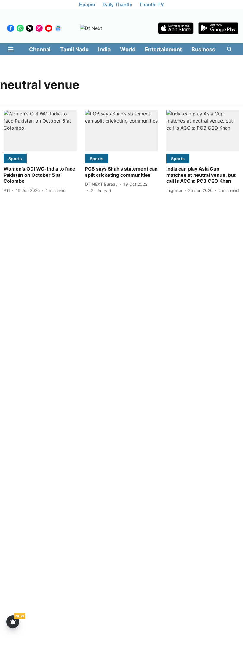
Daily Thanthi (117, 4)
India (104, 49)
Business (203, 49)
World (127, 49)
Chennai (40, 49)
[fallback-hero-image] (40, 130)
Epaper (87, 4)
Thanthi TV (151, 4)
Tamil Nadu (74, 49)
